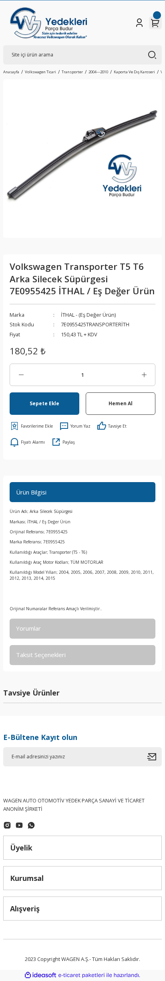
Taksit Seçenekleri (41, 655)
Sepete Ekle (44, 403)
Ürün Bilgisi (31, 492)
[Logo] (48, 23)
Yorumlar (28, 628)
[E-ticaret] (81, 975)
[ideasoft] (40, 975)
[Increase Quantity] (144, 375)
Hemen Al (121, 403)
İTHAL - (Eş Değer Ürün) (88, 314)
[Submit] (154, 756)
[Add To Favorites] (31, 426)
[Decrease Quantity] (21, 375)
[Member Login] (139, 22)
